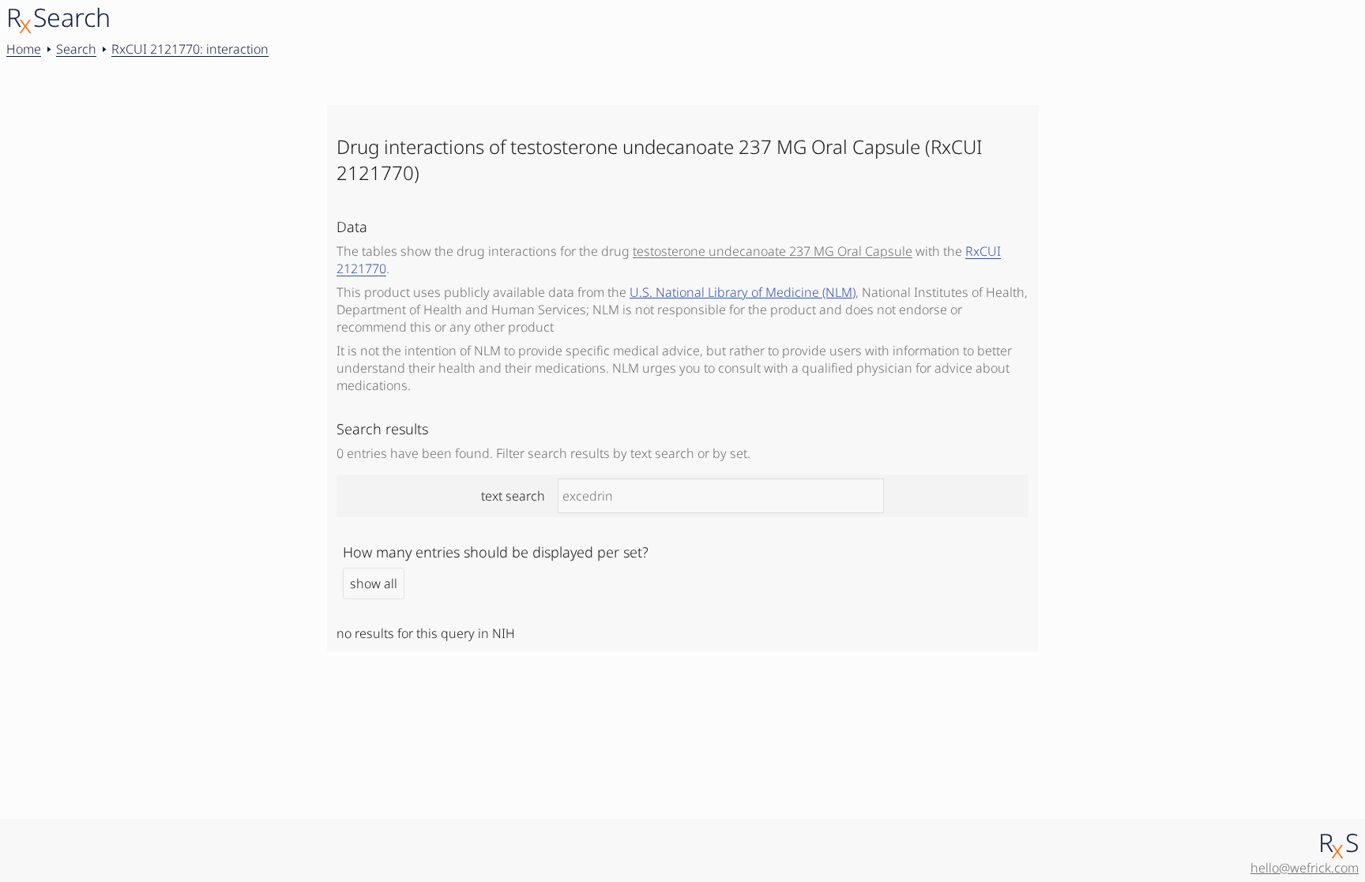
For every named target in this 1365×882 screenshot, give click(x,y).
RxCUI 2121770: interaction (190, 49)
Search (76, 49)
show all (373, 583)
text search (513, 496)
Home (23, 49)
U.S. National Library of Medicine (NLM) (742, 292)
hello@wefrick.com (1304, 867)
